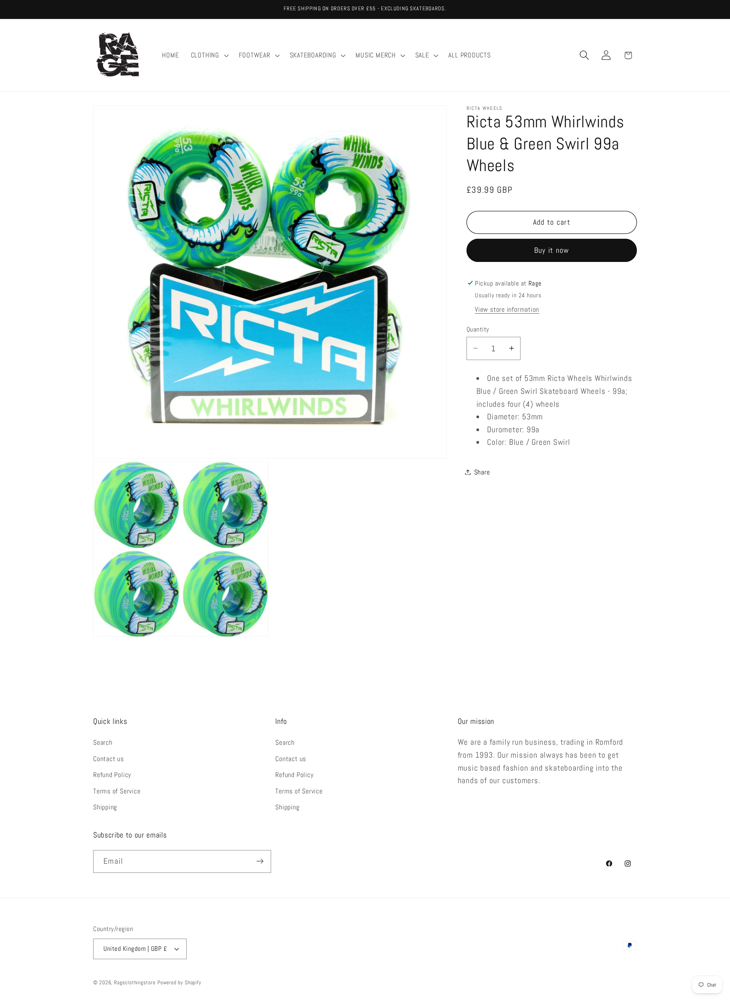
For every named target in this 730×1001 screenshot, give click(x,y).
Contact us (108, 758)
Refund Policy (112, 775)
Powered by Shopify (179, 982)
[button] (209, 55)
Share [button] (482, 472)
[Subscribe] (260, 861)
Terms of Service (116, 791)
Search (103, 742)
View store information (507, 309)
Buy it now (551, 250)
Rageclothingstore (134, 982)
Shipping (105, 807)
